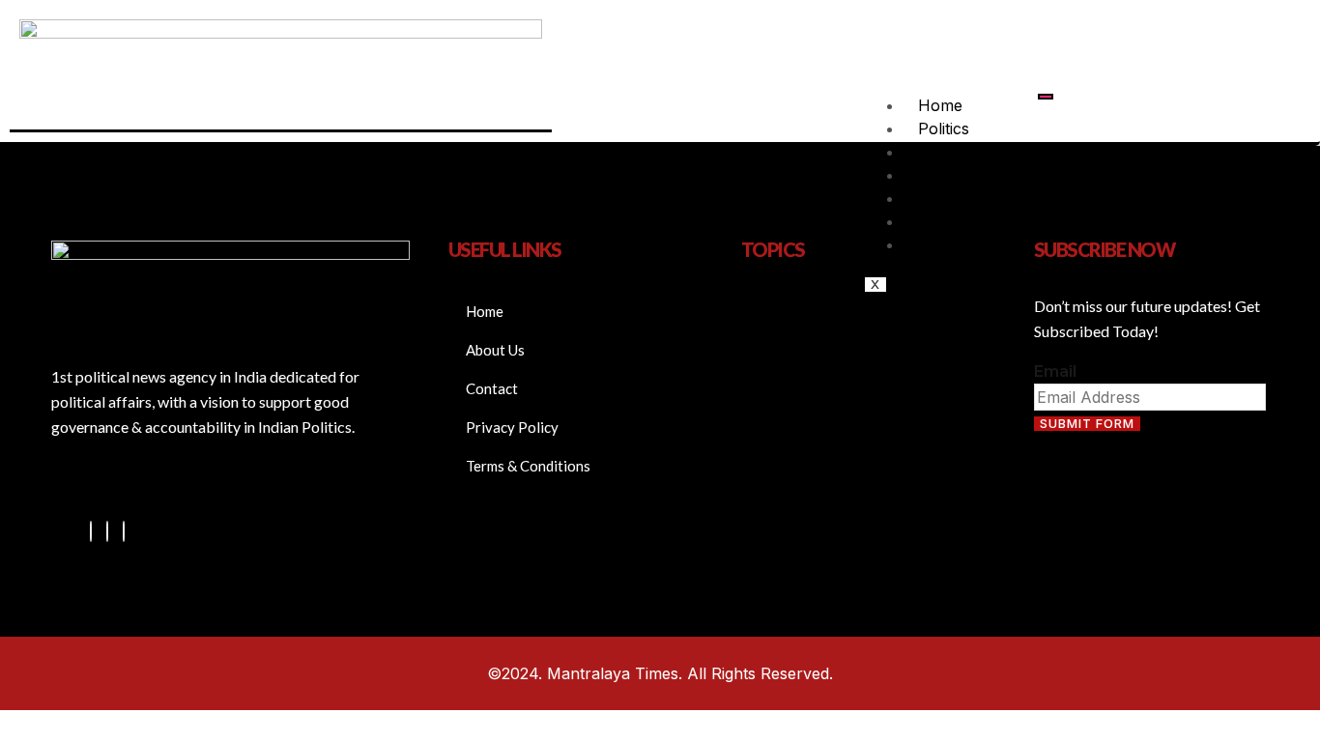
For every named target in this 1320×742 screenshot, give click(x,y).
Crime (939, 244)
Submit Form (1087, 423)
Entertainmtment (978, 221)
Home (940, 105)
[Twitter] (107, 531)
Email (1055, 371)
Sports (942, 175)
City (931, 151)
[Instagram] (124, 531)
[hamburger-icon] (1045, 97)
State (937, 198)
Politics (943, 128)
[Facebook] (91, 531)
